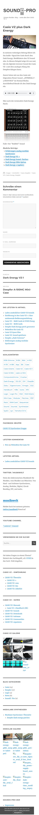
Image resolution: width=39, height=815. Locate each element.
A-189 (12, 365)
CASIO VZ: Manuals (12, 605)
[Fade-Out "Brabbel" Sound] (19, 125)
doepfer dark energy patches (18, 718)
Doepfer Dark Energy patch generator (20, 327)
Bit (22, 365)
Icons (22, 390)
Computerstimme (11, 377)
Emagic (25, 386)
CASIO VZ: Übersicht (13, 578)
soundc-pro (19, 10)
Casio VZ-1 (28, 369)
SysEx (6, 411)
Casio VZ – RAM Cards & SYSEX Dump (20, 321)
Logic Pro (13, 394)
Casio (22, 173)
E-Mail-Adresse (9, 242)
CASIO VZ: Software (12, 616)
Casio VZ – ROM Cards (13, 324)
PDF (32, 398)
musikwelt (10, 500)
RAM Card (14, 402)
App (17, 365)
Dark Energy (10, 175)
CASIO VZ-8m (12, 586)
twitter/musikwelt (10, 509)
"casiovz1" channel (10, 526)
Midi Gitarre (29, 394)
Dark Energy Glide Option (15, 162)
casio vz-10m (21, 373)
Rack (6, 402)
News (7, 696)
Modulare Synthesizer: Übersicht (18, 715)
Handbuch (8, 390)
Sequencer (24, 402)
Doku (6, 386)
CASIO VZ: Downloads (13, 614)
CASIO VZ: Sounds (12, 611)
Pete (6, 445)
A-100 (29, 360)
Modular (16, 398)
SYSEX (28, 558)
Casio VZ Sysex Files (13, 332)
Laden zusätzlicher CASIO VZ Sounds (19, 313)
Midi (21, 394)
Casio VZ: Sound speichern (15, 335)
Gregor (8, 173)
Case (27, 365)
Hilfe (16, 390)
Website (6, 251)
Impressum (9, 805)
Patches (25, 398)
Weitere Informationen (24, 810)
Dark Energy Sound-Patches (16, 159)
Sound (6, 407)
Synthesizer (23, 407)
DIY (24, 381)
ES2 (31, 386)
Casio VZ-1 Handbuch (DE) (17, 608)
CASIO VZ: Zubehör (14, 589)
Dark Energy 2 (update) (14, 165)
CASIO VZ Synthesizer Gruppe (14, 428)
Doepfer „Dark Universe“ (15, 338)
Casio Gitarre (9, 369)
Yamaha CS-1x (20, 411)
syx (11, 411)
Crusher (23, 377)
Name (5, 232)
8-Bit (18, 360)
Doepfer (27, 173)
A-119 (6, 365)
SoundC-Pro (10, 698)
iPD (27, 390)
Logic (6, 394)
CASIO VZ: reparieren (13, 622)
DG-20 (18, 381)
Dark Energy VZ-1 (12, 157)
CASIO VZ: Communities (14, 619)
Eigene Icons (15, 386)
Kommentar (8, 202)
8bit (23, 360)
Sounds (14, 407)
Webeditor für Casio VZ (14, 330)
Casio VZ (19, 369)
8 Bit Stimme (9, 360)
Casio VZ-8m (9, 373)
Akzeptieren (18, 812)
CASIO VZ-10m (13, 583)
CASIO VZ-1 (11, 580)
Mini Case (8, 398)
